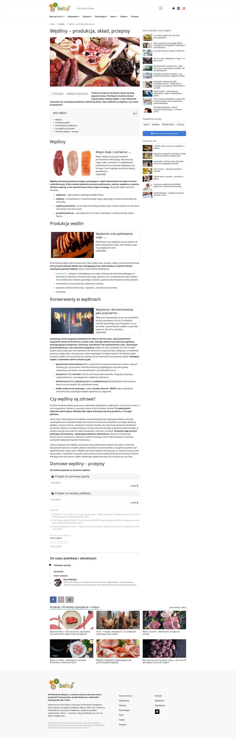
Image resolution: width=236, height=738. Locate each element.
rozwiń (133, 485)
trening (180, 124)
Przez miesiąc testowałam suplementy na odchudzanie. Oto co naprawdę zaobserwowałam (169, 101)
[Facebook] (178, 8)
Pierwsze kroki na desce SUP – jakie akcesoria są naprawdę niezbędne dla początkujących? (169, 68)
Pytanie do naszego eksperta (165, 133)
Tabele (123, 16)
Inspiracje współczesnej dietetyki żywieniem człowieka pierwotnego (168, 185)
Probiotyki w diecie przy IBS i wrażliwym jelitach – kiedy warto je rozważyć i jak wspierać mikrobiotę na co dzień (169, 84)
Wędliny (58, 119)
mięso (95, 607)
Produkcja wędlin (62, 122)
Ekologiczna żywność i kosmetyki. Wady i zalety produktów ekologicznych (170, 155)
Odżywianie (72, 16)
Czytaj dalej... (101, 174)
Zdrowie (86, 16)
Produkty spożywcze (75, 607)
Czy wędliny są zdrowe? (65, 128)
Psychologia (100, 16)
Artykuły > (56, 607)
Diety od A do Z (56, 16)
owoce (146, 124)
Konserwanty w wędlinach (66, 125)
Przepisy (135, 16)
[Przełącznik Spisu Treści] (134, 113)
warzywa (155, 124)
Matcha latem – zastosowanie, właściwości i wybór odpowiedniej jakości (167, 93)
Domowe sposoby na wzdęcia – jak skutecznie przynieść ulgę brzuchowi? (169, 75)
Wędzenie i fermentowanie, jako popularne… (115, 311)
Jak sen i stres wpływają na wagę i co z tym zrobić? (169, 59)
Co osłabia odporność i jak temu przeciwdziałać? (167, 36)
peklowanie (61, 273)
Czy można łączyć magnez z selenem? (169, 51)
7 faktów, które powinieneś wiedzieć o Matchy (169, 147)
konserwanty (175, 607)
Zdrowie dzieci (168, 124)
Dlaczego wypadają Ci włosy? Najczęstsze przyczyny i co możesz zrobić (168, 109)
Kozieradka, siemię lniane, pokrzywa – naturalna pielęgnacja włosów (169, 162)
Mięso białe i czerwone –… (114, 152)
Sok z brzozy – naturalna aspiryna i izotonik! (168, 170)
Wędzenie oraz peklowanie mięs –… (114, 235)
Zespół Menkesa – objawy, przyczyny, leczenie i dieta (169, 194)
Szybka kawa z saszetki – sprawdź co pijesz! (168, 177)
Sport (112, 16)
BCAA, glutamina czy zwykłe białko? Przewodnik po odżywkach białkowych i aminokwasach (170, 45)
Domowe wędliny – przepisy (67, 131)
